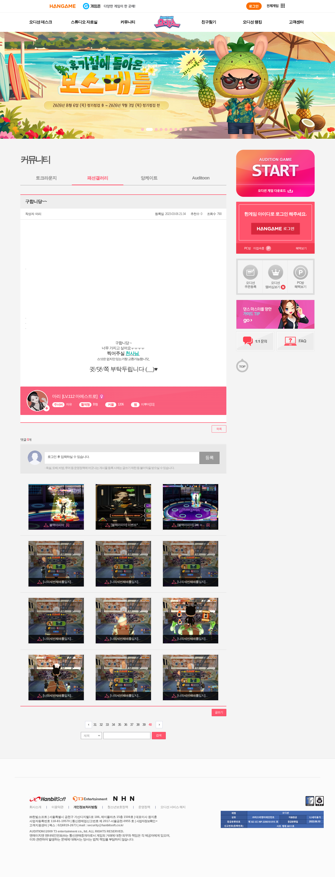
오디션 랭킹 (252, 22)
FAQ (296, 341)
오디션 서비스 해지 (172, 807)
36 (125, 725)
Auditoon (200, 177)
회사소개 (35, 807)
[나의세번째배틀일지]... (58, 582)
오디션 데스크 (40, 22)
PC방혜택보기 (300, 284)
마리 (38, 214)
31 (94, 725)
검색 (158, 735)
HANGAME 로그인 (275, 229)
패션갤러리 (97, 177)
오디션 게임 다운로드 (275, 190)
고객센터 (296, 22)
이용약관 (57, 807)
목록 (219, 429)
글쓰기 (219, 712)
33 (107, 725)
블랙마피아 (59, 525)
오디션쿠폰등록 (250, 284)
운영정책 (144, 807)
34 (113, 725)
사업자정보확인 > (146, 821)
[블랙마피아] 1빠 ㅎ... (193, 525)
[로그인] (254, 6)
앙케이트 (149, 177)
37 (131, 725)
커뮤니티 (127, 22)
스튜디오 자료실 (84, 22)
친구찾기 (208, 22)
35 (119, 725)
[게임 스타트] (275, 167)
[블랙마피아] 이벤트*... (126, 525)
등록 (209, 457)
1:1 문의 (255, 341)
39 (143, 725)
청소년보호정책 (117, 807)
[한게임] (63, 6)
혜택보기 (301, 248)
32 (101, 725)
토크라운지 (46, 177)
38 (137, 725)
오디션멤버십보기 (272, 285)
